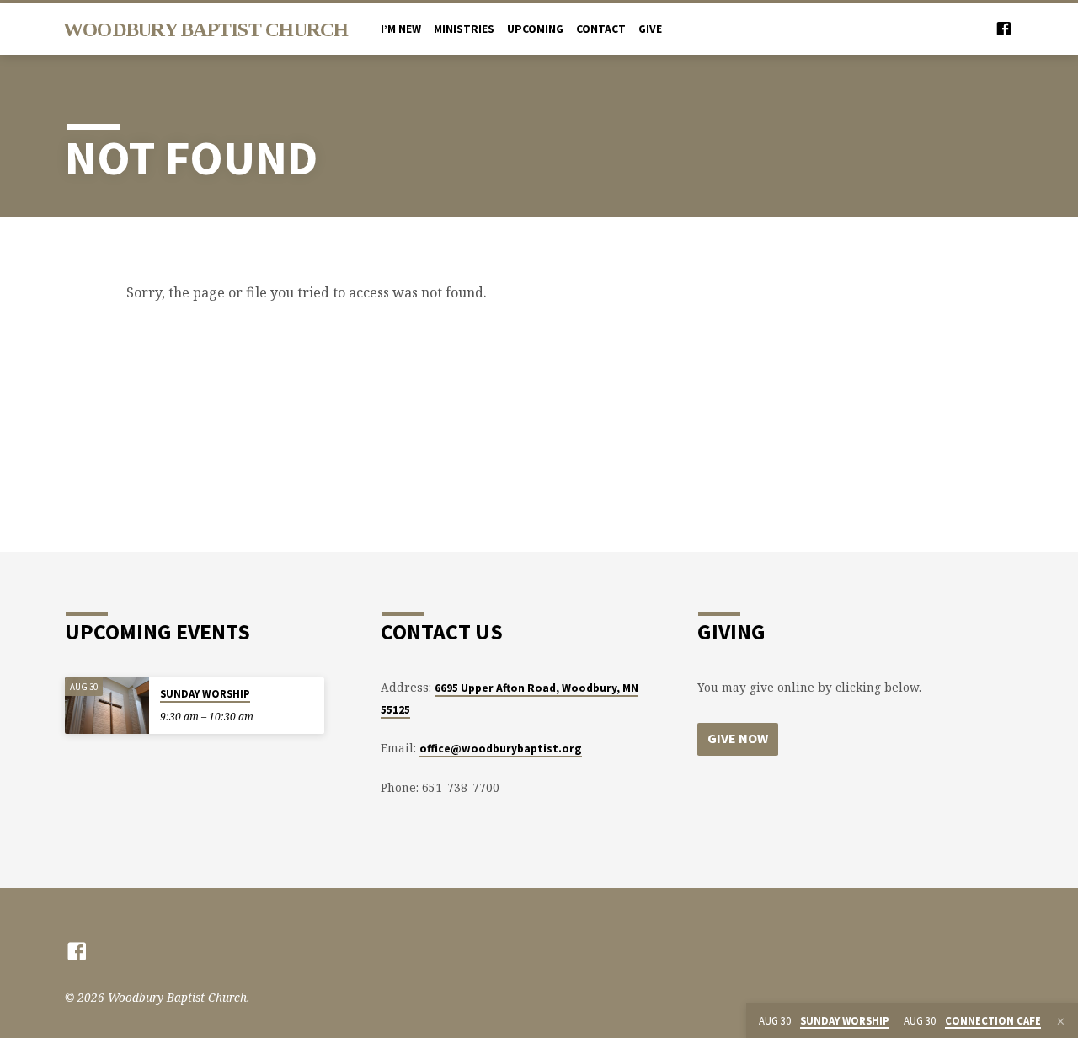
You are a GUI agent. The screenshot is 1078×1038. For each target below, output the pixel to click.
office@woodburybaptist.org (500, 748)
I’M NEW (401, 29)
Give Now (737, 738)
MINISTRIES (464, 29)
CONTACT (601, 29)
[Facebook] (1004, 28)
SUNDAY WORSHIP (205, 694)
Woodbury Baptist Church (206, 29)
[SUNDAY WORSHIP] (107, 705)
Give (650, 29)
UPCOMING (535, 29)
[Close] (1060, 1021)
